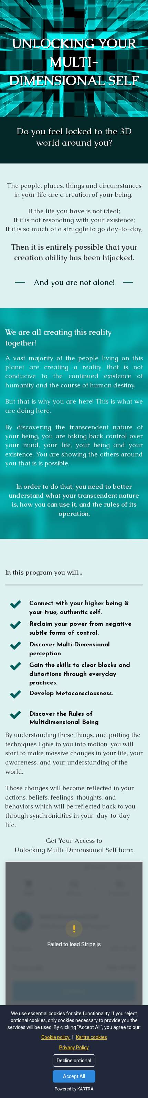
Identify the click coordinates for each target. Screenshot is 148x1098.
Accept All (74, 1076)
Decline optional (74, 1060)
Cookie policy (56, 1037)
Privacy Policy (74, 1047)
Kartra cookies (91, 1037)
